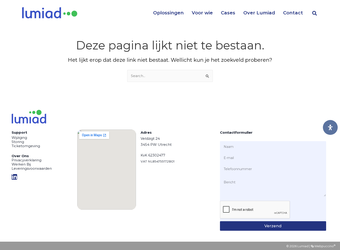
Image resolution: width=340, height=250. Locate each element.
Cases (228, 13)
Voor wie (202, 13)
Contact (293, 13)
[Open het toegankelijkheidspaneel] (330, 127)
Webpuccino (324, 246)
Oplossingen (168, 13)
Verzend (272, 226)
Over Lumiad (259, 13)
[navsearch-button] (314, 12)
